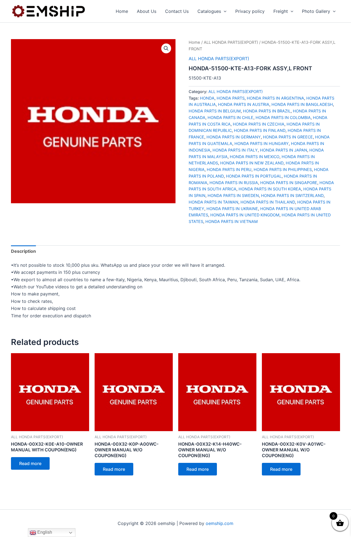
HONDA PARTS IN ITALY (235, 150)
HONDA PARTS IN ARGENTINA (275, 98)
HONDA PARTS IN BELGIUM (215, 111)
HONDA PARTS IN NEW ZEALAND (252, 163)
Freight (280, 11)
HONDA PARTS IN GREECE (288, 137)
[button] (224, 11)
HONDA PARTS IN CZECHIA (258, 124)
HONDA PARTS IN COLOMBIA (283, 117)
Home (122, 11)
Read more (30, 463)
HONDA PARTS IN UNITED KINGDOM (244, 215)
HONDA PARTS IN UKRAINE (232, 208)
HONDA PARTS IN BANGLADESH (302, 104)
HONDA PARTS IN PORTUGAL (254, 176)
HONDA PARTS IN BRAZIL (267, 111)
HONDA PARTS (231, 98)
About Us (146, 11)
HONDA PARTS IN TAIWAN (213, 202)
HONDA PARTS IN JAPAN (283, 150)
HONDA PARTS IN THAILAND (267, 202)
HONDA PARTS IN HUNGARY (261, 143)
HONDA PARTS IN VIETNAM (231, 221)
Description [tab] (23, 251)
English (44, 532)
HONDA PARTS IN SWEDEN (233, 195)
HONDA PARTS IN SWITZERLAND (292, 195)
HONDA (207, 98)
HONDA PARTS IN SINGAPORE (288, 182)
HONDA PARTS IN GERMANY (233, 137)
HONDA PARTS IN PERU (229, 169)
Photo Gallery (316, 11)
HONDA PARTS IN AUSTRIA (243, 104)
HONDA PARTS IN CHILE (230, 117)
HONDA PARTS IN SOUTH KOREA (270, 189)
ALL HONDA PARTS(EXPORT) (231, 42)
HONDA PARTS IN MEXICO (254, 156)
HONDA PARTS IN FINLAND (259, 130)
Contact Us (177, 11)
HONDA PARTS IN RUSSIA (234, 182)
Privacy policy (250, 11)
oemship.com (219, 523)
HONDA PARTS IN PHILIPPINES (283, 169)
